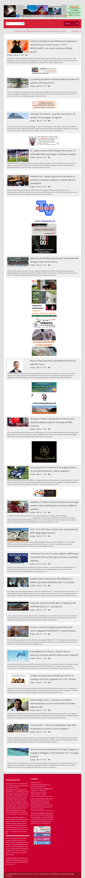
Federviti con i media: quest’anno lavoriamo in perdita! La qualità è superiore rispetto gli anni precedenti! (53, 180)
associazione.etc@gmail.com (44, 789)
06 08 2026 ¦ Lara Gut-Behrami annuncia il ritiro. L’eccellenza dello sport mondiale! (25, 31)
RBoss (11, 55)
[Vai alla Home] (43, 16)
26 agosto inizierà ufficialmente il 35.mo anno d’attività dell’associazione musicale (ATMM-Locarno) (52, 422)
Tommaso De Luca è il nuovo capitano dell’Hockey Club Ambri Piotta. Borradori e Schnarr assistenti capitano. (54, 557)
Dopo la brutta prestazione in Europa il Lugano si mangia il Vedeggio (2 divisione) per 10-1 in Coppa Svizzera (54, 753)
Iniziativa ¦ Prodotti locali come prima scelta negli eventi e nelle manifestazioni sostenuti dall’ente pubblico (54, 505)
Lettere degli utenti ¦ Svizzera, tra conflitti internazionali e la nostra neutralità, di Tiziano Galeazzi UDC (52, 703)
